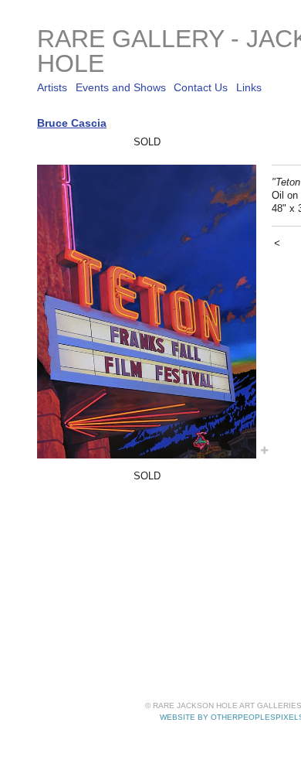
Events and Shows (121, 87)
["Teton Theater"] (146, 311)
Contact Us (201, 87)
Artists (52, 87)
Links (249, 87)
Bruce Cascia (72, 123)
